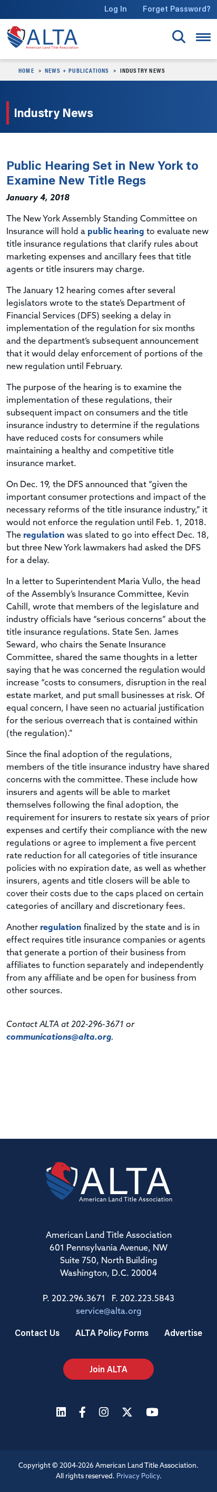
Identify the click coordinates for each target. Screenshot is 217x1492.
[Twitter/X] (128, 1413)
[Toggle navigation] (203, 37)
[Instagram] (105, 1413)
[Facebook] (83, 1413)
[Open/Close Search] (178, 36)
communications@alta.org (58, 1037)
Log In (115, 9)
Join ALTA (108, 1368)
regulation (44, 535)
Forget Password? (177, 9)
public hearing (115, 232)
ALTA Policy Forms (112, 1332)
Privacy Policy (138, 1476)
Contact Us (37, 1332)
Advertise (183, 1332)
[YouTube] (153, 1413)
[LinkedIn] (62, 1413)
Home (26, 70)
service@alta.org (109, 1311)
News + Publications (77, 70)
